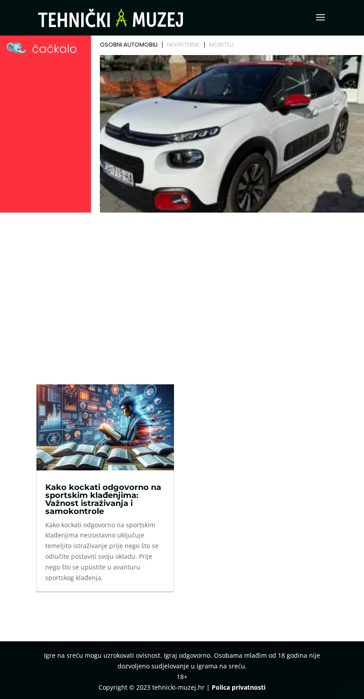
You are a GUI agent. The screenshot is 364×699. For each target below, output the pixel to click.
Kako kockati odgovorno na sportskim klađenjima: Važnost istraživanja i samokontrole (103, 499)
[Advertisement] (182, 282)
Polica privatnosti (238, 687)
